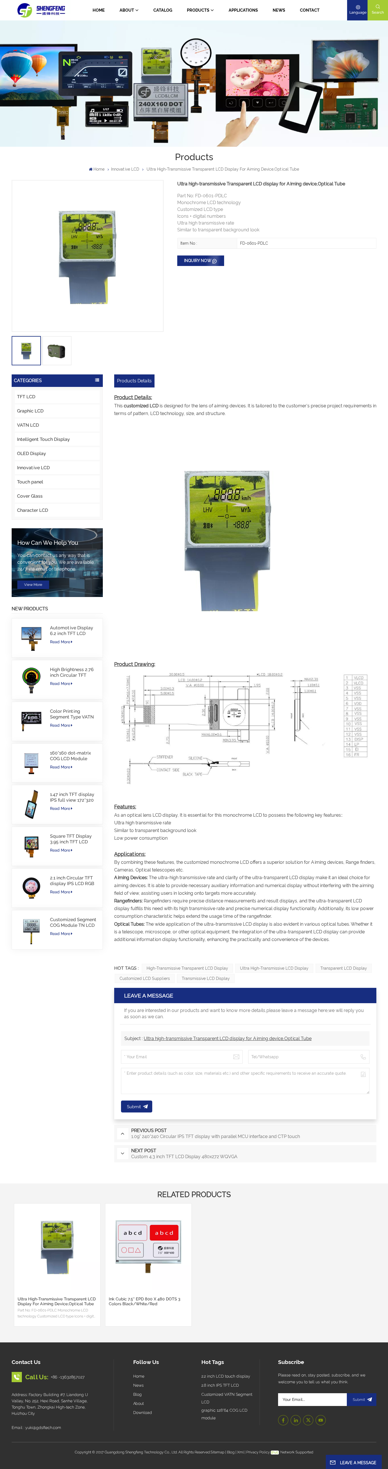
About (127, 10)
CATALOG (162, 10)
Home (99, 10)
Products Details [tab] (134, 381)
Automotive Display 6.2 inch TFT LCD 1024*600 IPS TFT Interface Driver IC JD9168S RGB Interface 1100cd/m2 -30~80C (72, 630)
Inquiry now (197, 260)
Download (142, 1412)
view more (33, 584)
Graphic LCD (30, 411)
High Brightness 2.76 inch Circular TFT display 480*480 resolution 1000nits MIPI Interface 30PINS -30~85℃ (73, 672)
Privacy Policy (258, 1452)
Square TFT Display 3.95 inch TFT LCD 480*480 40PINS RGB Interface (72, 839)
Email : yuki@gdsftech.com (36, 1427)
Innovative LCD (125, 169)
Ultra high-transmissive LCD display (274, 968)
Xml (240, 1452)
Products (198, 10)
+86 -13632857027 (68, 1376)
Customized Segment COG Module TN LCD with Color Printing (73, 922)
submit (359, 1399)
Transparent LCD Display (343, 968)
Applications (243, 10)
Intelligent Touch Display (43, 439)
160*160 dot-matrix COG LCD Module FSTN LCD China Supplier (70, 756)
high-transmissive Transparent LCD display (187, 968)
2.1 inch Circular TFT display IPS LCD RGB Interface (72, 881)
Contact (310, 10)
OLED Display (31, 453)
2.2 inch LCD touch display (225, 1376)
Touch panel (30, 482)
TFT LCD (26, 396)
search (378, 12)
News (279, 10)
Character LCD (32, 510)
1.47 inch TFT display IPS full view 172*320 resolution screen (72, 797)
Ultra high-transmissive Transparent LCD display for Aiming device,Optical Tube (228, 1038)
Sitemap (217, 1452)
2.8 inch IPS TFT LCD (220, 1385)
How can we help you (47, 542)
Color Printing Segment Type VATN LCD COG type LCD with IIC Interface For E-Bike (72, 714)
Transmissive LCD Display (206, 978)
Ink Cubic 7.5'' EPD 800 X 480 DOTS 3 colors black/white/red (144, 1301)
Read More (60, 642)
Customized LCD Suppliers (145, 978)
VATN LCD (28, 425)
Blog (137, 1394)
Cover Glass (30, 496)
